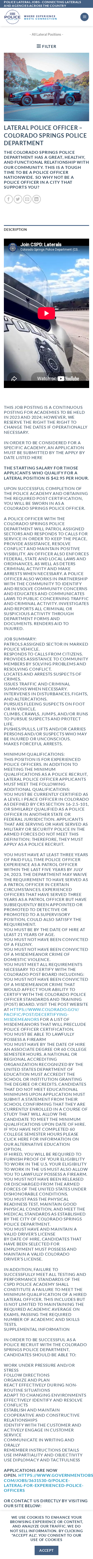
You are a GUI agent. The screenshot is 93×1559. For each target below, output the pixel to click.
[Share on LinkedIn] (36, 199)
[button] (84, 17)
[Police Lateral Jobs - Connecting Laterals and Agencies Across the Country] (40, 17)
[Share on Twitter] (18, 199)
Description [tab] (15, 229)
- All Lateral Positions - (46, 34)
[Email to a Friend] (27, 199)
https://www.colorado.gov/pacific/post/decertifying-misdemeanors (41, 1014)
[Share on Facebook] (8, 199)
